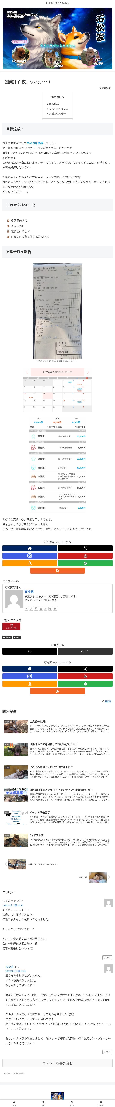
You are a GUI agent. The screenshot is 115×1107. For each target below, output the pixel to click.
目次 (53, 96)
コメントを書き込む (57, 1063)
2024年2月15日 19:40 (12, 905)
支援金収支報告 (57, 113)
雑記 (18, 637)
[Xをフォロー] (85, 548)
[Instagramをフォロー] (29, 556)
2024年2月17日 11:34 (15, 971)
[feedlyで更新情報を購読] (85, 563)
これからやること (58, 108)
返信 (108, 957)
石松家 (29, 591)
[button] (85, 651)
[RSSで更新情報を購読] (57, 571)
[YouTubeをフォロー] (85, 556)
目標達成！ (55, 103)
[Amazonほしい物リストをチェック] (29, 563)
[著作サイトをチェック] (29, 548)
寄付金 (8, 637)
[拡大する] (78, 267)
